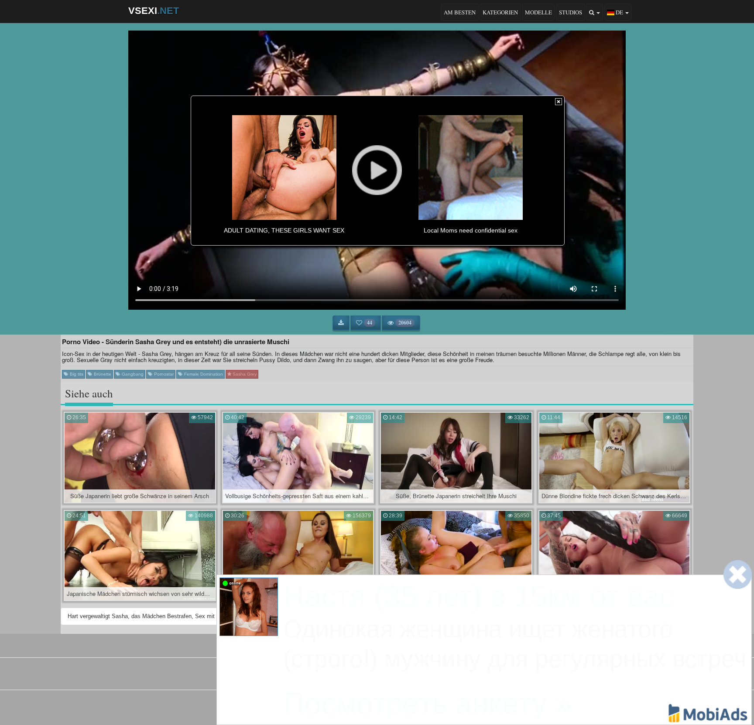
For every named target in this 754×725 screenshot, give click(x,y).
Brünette (102, 374)
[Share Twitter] (384, 705)
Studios (570, 12)
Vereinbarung (358, 644)
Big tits (76, 374)
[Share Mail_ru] (399, 705)
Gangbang (132, 374)
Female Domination (203, 374)
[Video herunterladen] (341, 322)
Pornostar (163, 374)
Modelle (538, 12)
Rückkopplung (401, 644)
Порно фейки (338, 677)
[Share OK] (369, 705)
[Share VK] (354, 705)
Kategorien (500, 12)
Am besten (460, 12)
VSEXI (153, 10)
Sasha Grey (244, 374)
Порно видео (376, 677)
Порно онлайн (414, 677)
